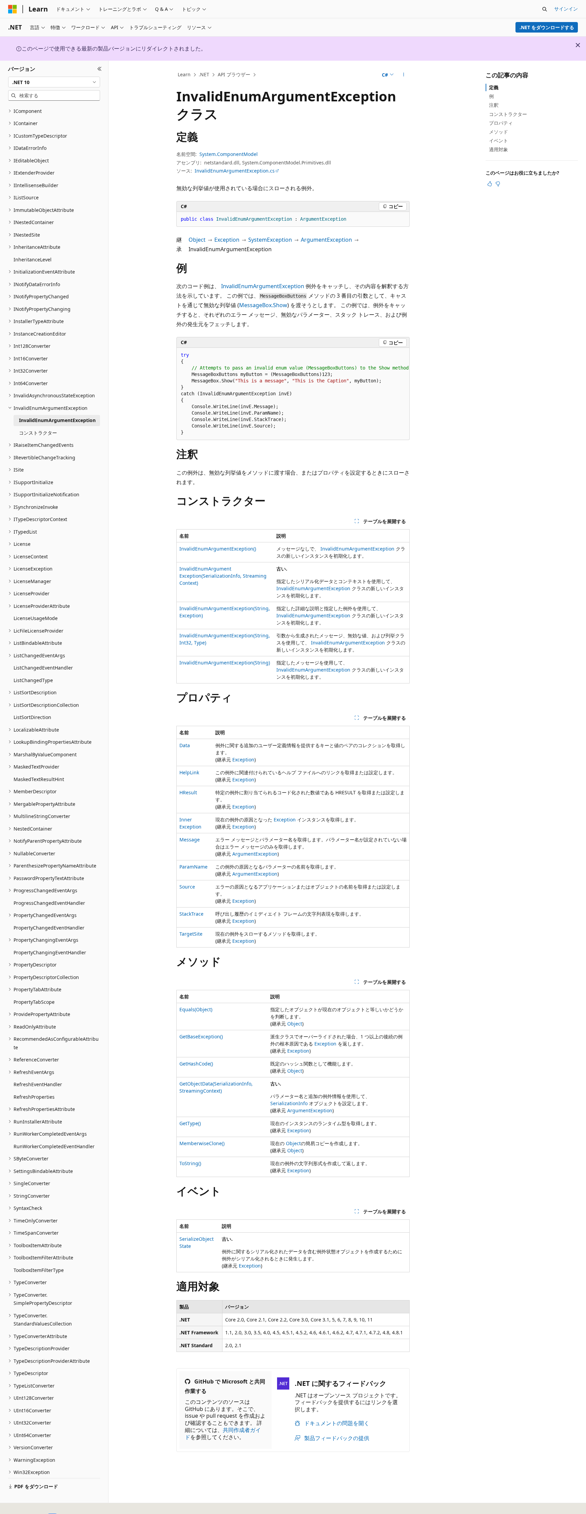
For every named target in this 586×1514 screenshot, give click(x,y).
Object (197, 239)
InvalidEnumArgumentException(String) (224, 662)
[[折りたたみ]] (99, 68)
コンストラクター (508, 114)
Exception (226, 239)
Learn (184, 74)
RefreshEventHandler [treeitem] (38, 1084)
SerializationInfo (289, 1103)
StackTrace (191, 914)
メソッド (498, 131)
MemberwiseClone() (201, 1143)
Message (189, 839)
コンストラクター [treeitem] (38, 433)
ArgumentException (326, 239)
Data (184, 745)
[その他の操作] (404, 74)
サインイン (566, 8)
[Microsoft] (12, 9)
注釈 (494, 105)
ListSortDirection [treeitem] (32, 717)
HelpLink (189, 772)
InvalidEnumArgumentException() (217, 548)
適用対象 (498, 149)
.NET (204, 74)
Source (187, 886)
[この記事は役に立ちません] (498, 184)
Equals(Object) (195, 1009)
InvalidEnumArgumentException (262, 286)
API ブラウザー (234, 74)
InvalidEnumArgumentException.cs (235, 170)
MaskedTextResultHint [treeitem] (39, 779)
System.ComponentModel (228, 154)
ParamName (193, 866)
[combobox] (54, 82)
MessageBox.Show (263, 305)
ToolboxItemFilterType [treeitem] (39, 1270)
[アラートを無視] (577, 45)
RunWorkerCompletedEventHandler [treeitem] (54, 1146)
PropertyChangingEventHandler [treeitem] (50, 952)
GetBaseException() (201, 1036)
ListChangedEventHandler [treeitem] (43, 667)
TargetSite (190, 934)
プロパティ (501, 123)
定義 (494, 87)
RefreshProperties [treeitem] (34, 1097)
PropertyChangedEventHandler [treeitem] (49, 927)
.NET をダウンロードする (547, 27)
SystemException (270, 239)
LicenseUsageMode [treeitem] (36, 618)
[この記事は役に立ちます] (490, 184)
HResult (188, 792)
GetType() (190, 1123)
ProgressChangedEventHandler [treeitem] (49, 903)
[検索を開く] (544, 9)
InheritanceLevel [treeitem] (33, 259)
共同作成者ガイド (223, 1433)
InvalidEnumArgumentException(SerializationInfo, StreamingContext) (223, 575)
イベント (498, 140)
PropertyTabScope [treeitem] (34, 1002)
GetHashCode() (196, 1063)
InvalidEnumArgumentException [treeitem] (57, 420)
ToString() (190, 1163)
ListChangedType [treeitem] (33, 680)
